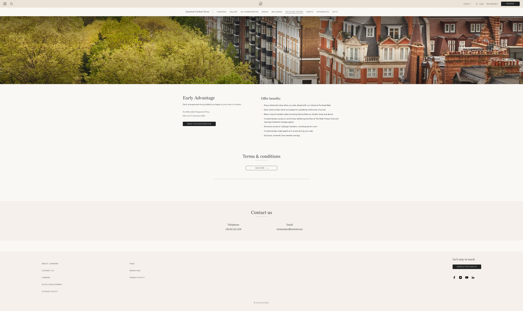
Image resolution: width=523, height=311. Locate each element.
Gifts (335, 11)
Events (309, 11)
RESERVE (510, 3)
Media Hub (135, 270)
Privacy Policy (137, 277)
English (467, 4)
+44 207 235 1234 (233, 229)
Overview (221, 11)
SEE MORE (260, 168)
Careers (46, 277)
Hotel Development (52, 284)
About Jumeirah (50, 263)
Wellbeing (277, 11)
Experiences (323, 11)
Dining (265, 11)
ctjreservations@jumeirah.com (290, 229)
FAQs (132, 263)
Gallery (233, 11)
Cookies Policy (50, 291)
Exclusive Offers (294, 11)
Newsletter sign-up (467, 266)
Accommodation (249, 11)
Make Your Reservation (199, 124)
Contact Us (48, 270)
